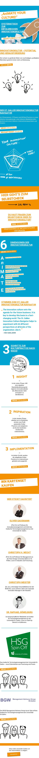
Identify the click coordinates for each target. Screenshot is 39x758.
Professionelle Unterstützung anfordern (19, 229)
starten (13, 38)
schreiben (19, 224)
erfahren (19, 400)
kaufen (11, 131)
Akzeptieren (13, 754)
